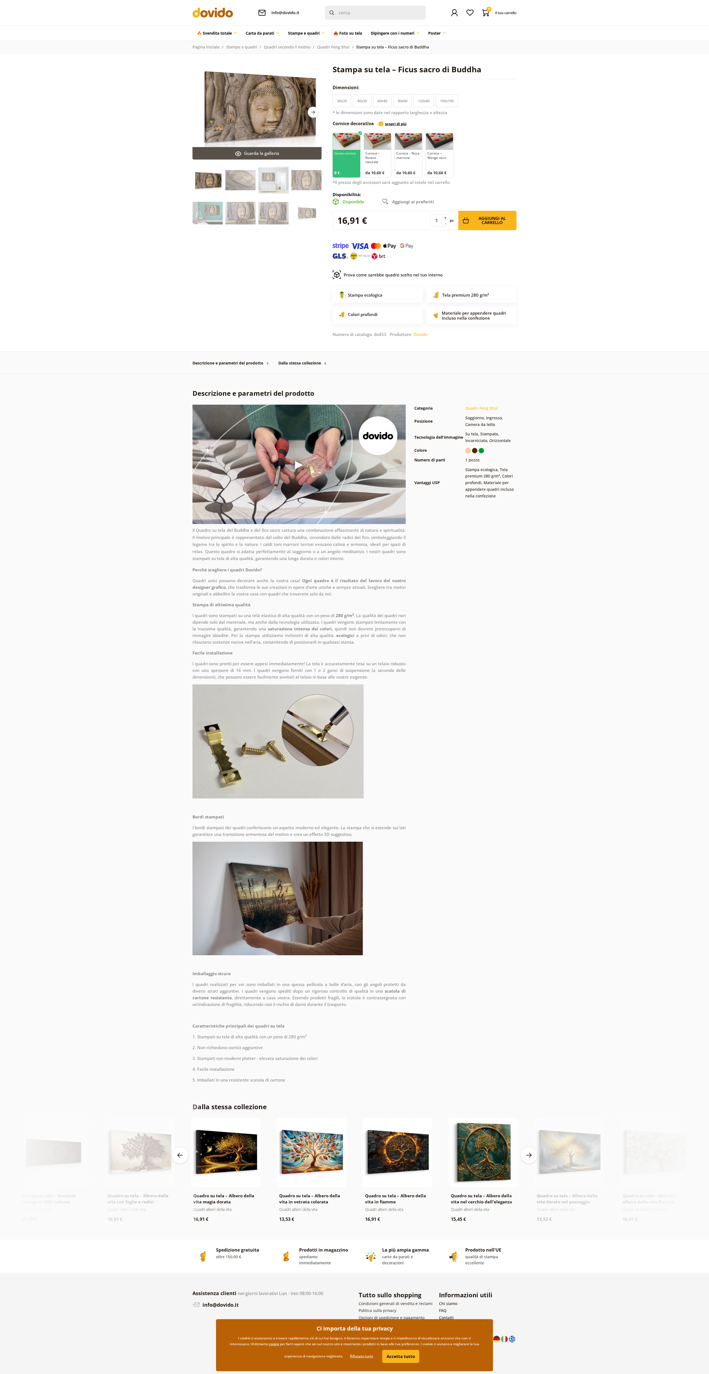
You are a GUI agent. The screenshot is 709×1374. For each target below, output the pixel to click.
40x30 (362, 100)
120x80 (424, 100)
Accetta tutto (401, 1356)
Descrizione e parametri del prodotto (227, 363)
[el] (512, 1338)
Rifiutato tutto (361, 1356)
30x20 (342, 100)
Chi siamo (448, 1303)
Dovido (420, 334)
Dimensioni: (347, 87)
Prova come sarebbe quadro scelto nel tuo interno (393, 275)
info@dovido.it (220, 1304)
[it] (505, 1338)
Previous (180, 1155)
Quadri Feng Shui (333, 47)
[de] (497, 1338)
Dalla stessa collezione (299, 363)
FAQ (442, 1310)
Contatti (446, 1317)
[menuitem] (216, 33)
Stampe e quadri (241, 47)
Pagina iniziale (206, 47)
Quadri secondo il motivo (287, 47)
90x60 (402, 100)
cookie (274, 1344)
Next (313, 112)
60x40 (382, 100)
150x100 (447, 100)
